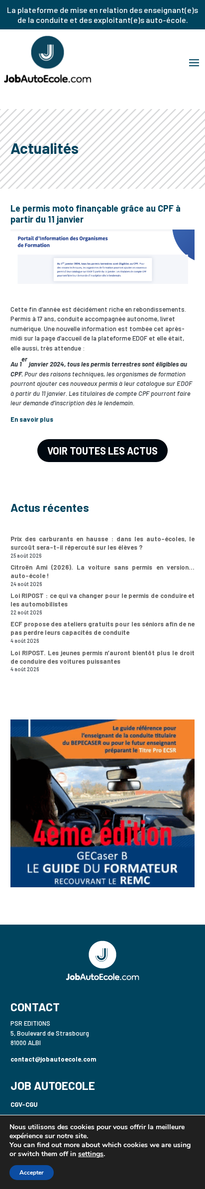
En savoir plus (31, 419)
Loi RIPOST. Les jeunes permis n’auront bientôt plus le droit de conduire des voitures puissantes (102, 657)
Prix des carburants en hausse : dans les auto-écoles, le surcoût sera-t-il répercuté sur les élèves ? (102, 543)
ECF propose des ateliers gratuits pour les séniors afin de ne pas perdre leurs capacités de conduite (102, 628)
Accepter (31, 1173)
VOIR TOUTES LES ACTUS (102, 451)
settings (90, 1154)
